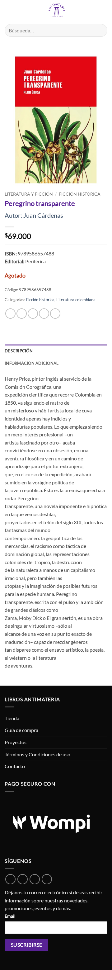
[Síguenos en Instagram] (35, 879)
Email (10, 916)
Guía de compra (21, 730)
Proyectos (15, 742)
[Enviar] (100, 30)
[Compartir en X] (33, 313)
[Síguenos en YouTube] (47, 879)
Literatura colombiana (76, 299)
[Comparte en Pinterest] (55, 313)
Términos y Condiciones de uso (37, 754)
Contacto (15, 766)
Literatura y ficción (29, 194)
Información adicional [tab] (31, 363)
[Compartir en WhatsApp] (10, 313)
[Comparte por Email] (44, 313)
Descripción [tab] (19, 350)
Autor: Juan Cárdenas (34, 215)
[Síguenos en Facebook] (22, 879)
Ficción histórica (79, 194)
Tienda (12, 718)
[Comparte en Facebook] (21, 313)
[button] (8, 10)
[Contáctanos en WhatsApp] (10, 879)
